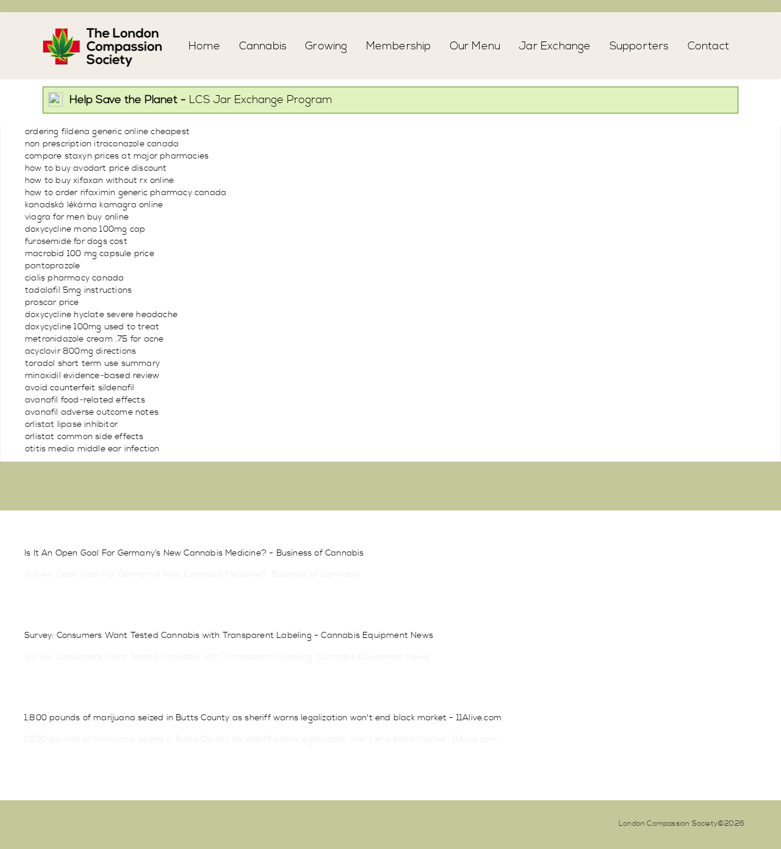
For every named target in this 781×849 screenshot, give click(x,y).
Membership (398, 46)
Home (205, 46)
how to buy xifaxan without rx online (99, 180)
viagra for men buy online (77, 217)
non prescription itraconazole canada (102, 143)
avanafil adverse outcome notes (92, 412)
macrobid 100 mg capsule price (89, 253)
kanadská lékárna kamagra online (94, 204)
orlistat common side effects (84, 436)
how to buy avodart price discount (96, 168)
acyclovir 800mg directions (80, 351)
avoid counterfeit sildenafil (80, 387)
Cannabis (263, 46)
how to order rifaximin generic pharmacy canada (125, 192)
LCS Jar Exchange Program (201, 100)
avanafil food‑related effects (85, 400)
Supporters (639, 46)
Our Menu (475, 46)
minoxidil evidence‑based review (92, 375)
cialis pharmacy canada (74, 278)
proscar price (52, 302)
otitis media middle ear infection (92, 448)
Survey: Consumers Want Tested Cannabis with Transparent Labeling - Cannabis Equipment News (228, 635)
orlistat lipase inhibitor (71, 424)
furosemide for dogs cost (76, 241)
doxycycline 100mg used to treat (92, 326)
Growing (326, 46)
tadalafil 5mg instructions (78, 290)
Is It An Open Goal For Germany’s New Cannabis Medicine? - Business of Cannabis (194, 553)
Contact (708, 46)
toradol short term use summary (92, 363)
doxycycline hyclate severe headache (101, 314)
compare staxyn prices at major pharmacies (117, 156)
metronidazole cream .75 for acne (94, 339)
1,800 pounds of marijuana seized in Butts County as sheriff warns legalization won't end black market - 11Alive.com (263, 717)
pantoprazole (52, 265)
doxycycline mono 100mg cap (85, 229)
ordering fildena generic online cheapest (107, 131)
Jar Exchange (555, 46)
